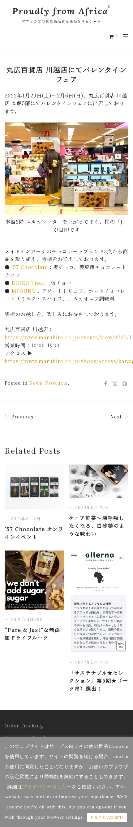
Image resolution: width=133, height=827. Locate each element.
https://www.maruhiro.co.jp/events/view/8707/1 (68, 337)
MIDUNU (23, 290)
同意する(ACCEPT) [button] (107, 817)
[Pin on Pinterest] (125, 384)
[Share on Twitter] (115, 384)
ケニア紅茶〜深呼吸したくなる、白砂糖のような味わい (97, 525)
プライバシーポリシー (47, 786)
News (35, 383)
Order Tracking (24, 725)
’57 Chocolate (29, 267)
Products (56, 383)
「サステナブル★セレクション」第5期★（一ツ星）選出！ (98, 680)
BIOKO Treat (28, 282)
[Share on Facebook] (105, 384)
